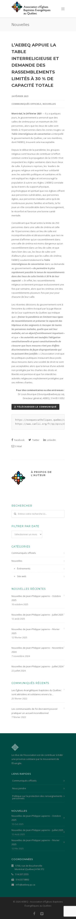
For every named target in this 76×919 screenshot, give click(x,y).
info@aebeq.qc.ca (25, 884)
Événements (23, 568)
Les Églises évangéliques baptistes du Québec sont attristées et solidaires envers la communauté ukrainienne (36, 693)
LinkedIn (51, 440)
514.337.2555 (22, 874)
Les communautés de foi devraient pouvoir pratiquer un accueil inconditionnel (34, 710)
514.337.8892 (22, 879)
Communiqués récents (30, 683)
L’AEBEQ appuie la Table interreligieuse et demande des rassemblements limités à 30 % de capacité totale (35, 65)
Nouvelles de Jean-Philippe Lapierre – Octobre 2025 (36, 598)
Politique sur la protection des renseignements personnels (37, 797)
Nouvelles (49, 103)
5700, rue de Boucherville (29, 867)
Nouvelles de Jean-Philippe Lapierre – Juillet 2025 (37, 614)
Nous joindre (19, 788)
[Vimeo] (41, 913)
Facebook (19, 440)
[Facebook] (34, 913)
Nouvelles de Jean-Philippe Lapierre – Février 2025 (35, 631)
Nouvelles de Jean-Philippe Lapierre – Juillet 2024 (37, 666)
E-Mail (18, 446)
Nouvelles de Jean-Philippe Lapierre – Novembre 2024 (37, 649)
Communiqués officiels (26, 103)
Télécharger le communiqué (36, 407)
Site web (21, 576)
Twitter (35, 440)
